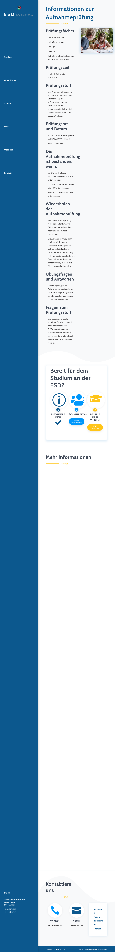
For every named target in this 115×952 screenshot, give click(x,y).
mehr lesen (53, 516)
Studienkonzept (54, 567)
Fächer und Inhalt (55, 623)
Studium (8, 57)
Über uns (8, 150)
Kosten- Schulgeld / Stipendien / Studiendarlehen (69, 790)
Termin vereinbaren (76, 421)
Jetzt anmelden (95, 427)
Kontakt (8, 173)
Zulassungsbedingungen (58, 734)
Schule (7, 103)
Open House (10, 80)
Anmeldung (53, 846)
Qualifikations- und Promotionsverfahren (65, 679)
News (6, 126)
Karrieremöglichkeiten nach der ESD (63, 511)
